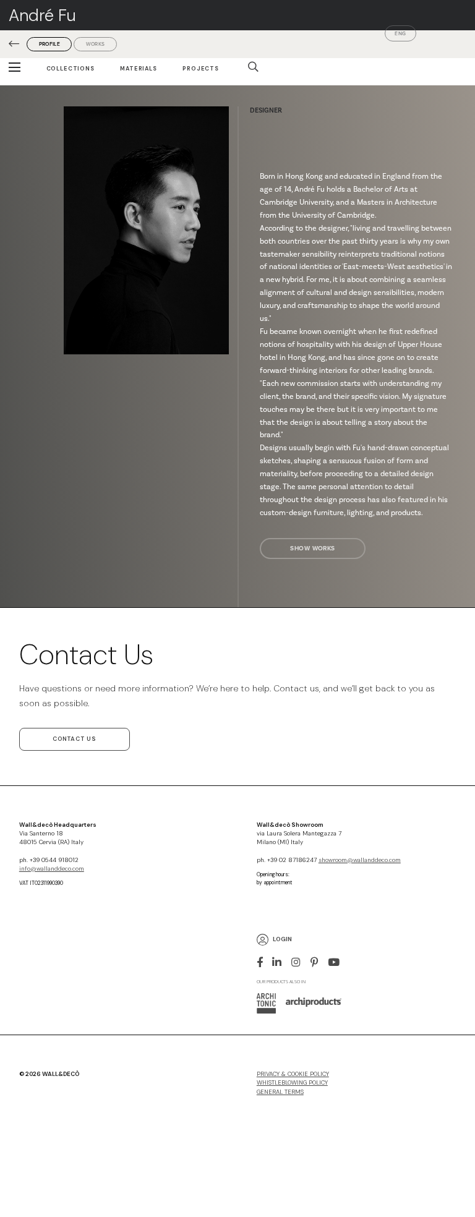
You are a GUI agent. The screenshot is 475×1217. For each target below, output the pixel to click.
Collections (70, 68)
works (95, 44)
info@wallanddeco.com (51, 869)
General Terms (280, 1092)
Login (282, 940)
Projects (200, 68)
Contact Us (74, 739)
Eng (400, 33)
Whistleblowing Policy (292, 1083)
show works (312, 548)
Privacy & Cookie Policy (293, 1074)
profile (49, 44)
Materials (138, 68)
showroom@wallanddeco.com (360, 860)
